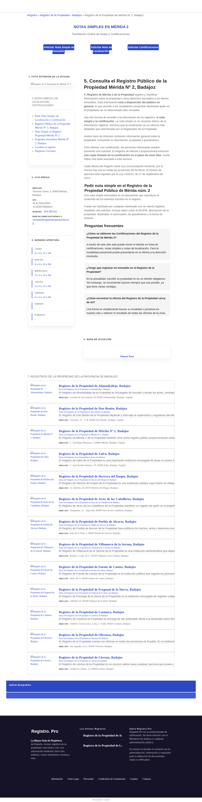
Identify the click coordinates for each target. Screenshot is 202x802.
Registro (32, 15)
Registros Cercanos (45, 150)
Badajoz (77, 15)
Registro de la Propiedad (54, 15)
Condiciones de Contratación (111, 779)
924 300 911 (50, 211)
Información (57, 779)
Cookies (134, 779)
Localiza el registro (45, 147)
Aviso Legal (73, 779)
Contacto (146, 779)
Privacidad (88, 779)
